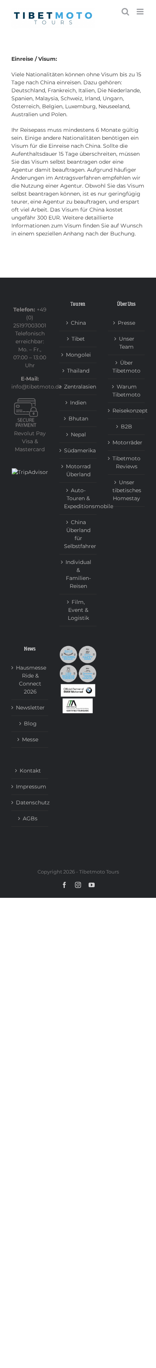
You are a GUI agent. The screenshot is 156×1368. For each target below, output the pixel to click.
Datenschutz (30, 802)
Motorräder (126, 442)
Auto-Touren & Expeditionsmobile (78, 498)
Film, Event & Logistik (78, 610)
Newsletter (30, 707)
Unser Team (126, 342)
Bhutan (78, 418)
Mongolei (78, 354)
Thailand (78, 370)
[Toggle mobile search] (125, 12)
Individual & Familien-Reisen (78, 574)
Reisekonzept (126, 410)
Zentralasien (78, 386)
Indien (78, 402)
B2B (126, 426)
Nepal (78, 434)
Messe (30, 739)
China (78, 322)
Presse (126, 322)
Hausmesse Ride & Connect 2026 (30, 679)
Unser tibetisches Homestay (126, 490)
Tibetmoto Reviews (126, 462)
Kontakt (30, 770)
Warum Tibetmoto (126, 390)
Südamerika (78, 450)
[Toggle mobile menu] (141, 12)
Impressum (30, 786)
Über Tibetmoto (126, 366)
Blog (30, 723)
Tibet (78, 338)
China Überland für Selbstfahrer (78, 534)
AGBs (30, 818)
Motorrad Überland (78, 470)
